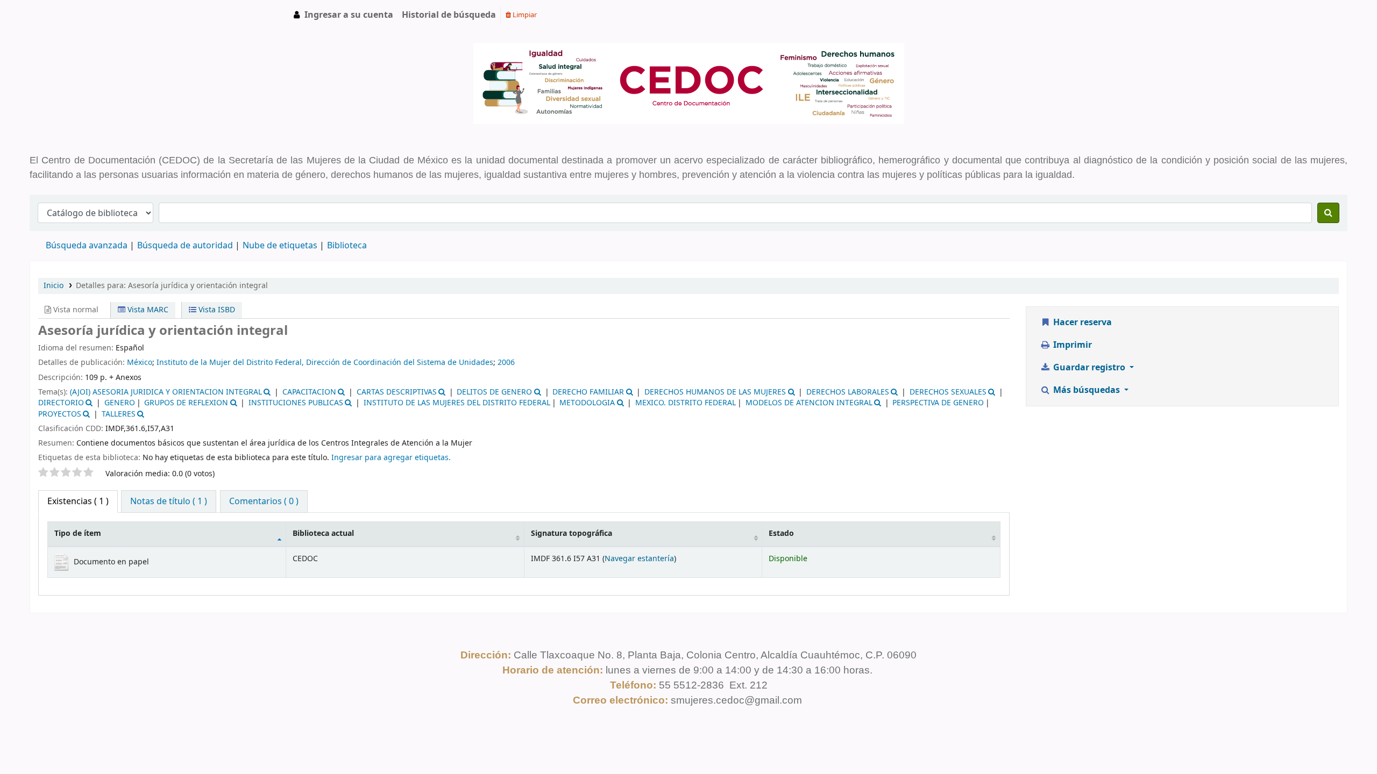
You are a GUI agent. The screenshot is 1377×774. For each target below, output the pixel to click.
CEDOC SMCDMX (57, 15)
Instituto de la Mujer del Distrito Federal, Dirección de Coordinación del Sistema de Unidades (325, 362)
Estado (781, 533)
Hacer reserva (1081, 322)
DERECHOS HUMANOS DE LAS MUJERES (715, 392)
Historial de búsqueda (449, 15)
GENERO (119, 402)
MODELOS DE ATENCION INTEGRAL (809, 402)
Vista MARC (146, 310)
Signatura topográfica (571, 533)
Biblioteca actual (323, 533)
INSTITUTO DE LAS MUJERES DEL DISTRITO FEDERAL (457, 402)
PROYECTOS (59, 414)
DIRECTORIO (61, 402)
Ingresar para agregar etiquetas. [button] (391, 457)
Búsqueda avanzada (86, 245)
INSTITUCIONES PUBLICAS (296, 402)
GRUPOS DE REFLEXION (186, 402)
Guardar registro (1089, 367)
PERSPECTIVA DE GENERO (938, 402)
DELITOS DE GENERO (494, 392)
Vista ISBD (215, 310)
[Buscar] (1328, 213)
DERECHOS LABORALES (847, 392)
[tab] (168, 501)
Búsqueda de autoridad (185, 245)
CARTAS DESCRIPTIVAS (397, 392)
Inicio (53, 285)
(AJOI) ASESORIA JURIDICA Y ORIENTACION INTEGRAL (166, 392)
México (139, 362)
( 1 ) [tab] (78, 501)
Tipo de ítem (77, 533)
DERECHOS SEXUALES (948, 392)
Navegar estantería (639, 558)
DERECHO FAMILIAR (588, 392)
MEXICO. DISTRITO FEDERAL (685, 402)
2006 (506, 362)
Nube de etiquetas (280, 245)
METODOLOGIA (587, 402)
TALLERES (119, 414)
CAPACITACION (309, 392)
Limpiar (524, 15)
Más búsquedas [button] (1086, 390)
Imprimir (1071, 345)
